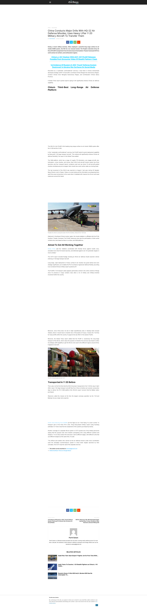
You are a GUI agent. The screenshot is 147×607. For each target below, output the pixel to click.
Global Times (51, 248)
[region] (73, 16)
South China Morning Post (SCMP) (57, 422)
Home (49, 27)
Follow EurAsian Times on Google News (60, 450)
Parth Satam (52, 38)
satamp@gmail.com (71, 448)
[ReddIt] (78, 42)
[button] (50, 2)
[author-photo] (73, 535)
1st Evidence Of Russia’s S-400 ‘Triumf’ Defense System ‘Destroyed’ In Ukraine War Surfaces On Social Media (60, 521)
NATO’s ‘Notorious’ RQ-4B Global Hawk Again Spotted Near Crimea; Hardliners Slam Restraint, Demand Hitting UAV (87, 521)
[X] (71, 42)
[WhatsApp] (75, 42)
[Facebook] (67, 42)
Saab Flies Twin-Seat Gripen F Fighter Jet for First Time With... (78, 555)
